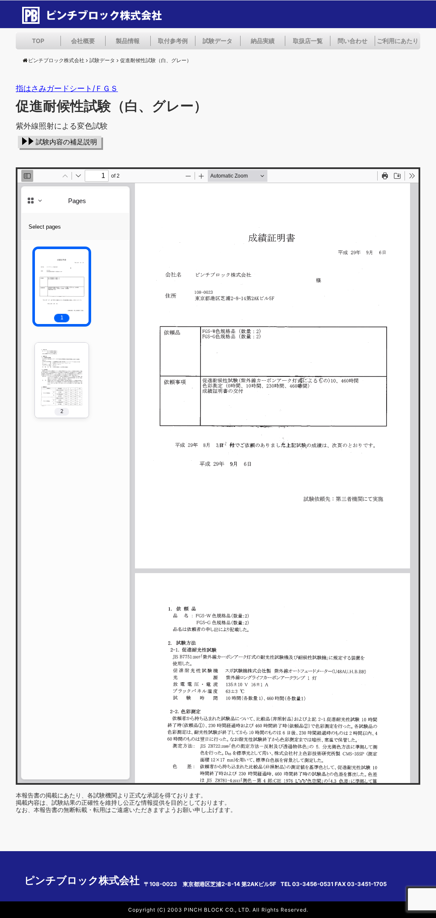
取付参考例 (173, 40)
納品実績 (263, 40)
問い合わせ (352, 40)
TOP (38, 40)
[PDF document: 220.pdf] (218, 476)
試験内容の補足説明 (66, 142)
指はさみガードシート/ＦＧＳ (67, 88)
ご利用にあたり (398, 40)
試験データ (217, 40)
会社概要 (83, 40)
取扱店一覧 (308, 40)
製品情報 (128, 40)
